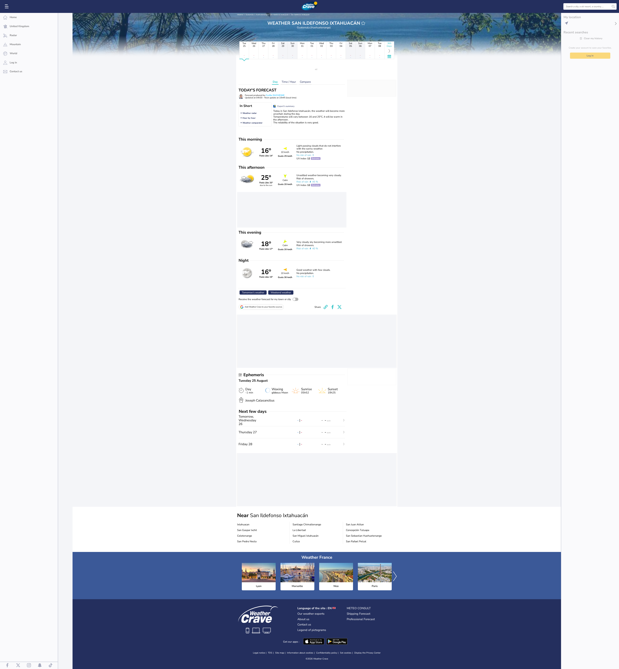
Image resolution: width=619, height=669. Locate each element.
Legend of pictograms (311, 630)
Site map (279, 652)
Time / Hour (289, 82)
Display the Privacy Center (367, 653)
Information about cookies (300, 652)
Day (275, 82)
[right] (395, 576)
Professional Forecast (361, 619)
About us (303, 619)
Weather (240, 15)
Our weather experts (310, 614)
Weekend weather (281, 292)
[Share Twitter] (339, 307)
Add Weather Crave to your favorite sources (263, 307)
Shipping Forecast (358, 614)
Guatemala (250, 15)
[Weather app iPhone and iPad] (313, 641)
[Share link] (326, 307)
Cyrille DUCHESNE (275, 95)
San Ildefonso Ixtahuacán (279, 15)
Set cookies (345, 653)
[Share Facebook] (332, 307)
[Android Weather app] (336, 641)
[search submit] (613, 6)
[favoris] (363, 23)
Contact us (304, 624)
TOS (270, 652)
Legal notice (259, 652)
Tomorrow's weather (253, 292)
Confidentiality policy (326, 652)
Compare (305, 82)
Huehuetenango (262, 15)
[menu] (7, 6)
